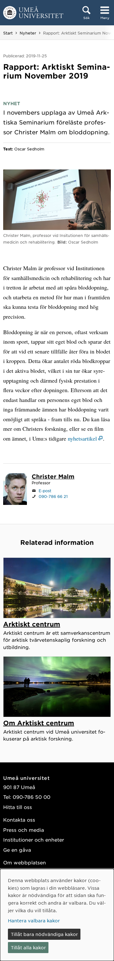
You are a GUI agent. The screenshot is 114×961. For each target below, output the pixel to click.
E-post (45, 490)
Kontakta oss (19, 820)
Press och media (23, 830)
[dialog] (57, 915)
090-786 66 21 (53, 496)
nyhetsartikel (82, 438)
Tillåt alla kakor (28, 947)
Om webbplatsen (24, 862)
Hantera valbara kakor (34, 920)
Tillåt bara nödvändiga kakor (44, 934)
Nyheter (28, 32)
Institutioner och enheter (33, 840)
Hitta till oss (17, 807)
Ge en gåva (17, 850)
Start (8, 32)
